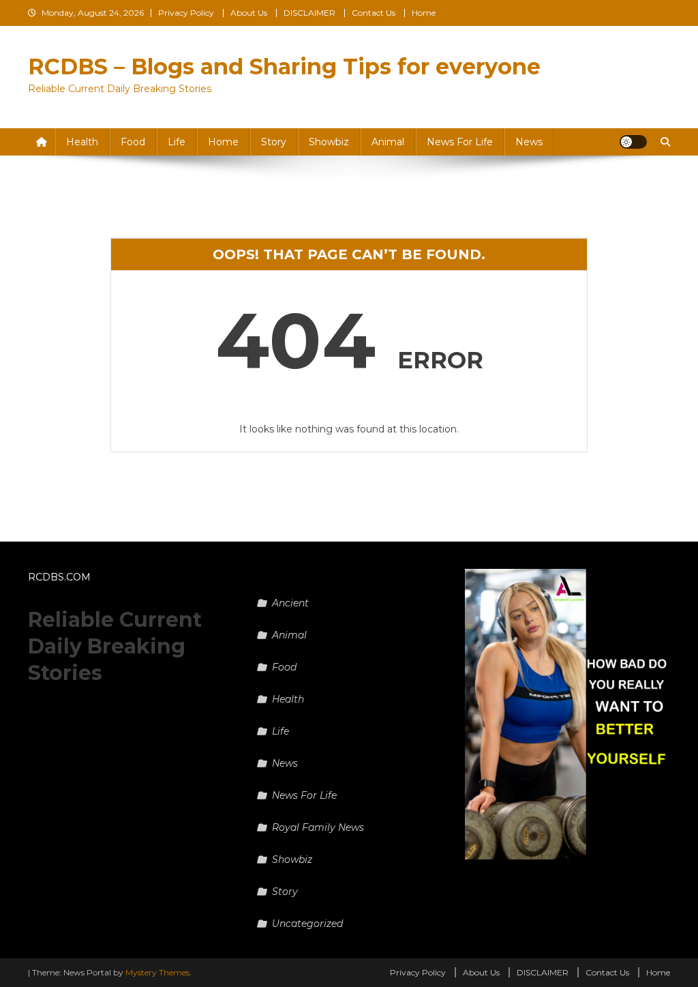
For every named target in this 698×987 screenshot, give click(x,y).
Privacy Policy (186, 13)
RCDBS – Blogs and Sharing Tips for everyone (284, 66)
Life (176, 142)
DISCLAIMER (309, 13)
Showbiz (329, 142)
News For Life (460, 142)
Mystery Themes (157, 972)
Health (82, 142)
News (529, 142)
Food (133, 142)
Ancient (290, 603)
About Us (248, 13)
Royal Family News (318, 827)
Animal (387, 142)
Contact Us (373, 13)
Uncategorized (307, 923)
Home (424, 13)
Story (273, 142)
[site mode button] (633, 142)
